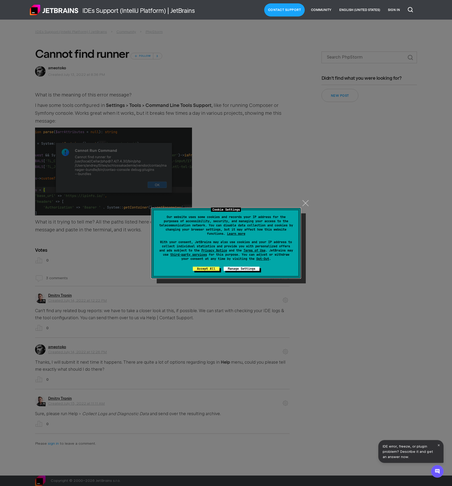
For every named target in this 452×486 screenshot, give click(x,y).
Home (54, 10)
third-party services (188, 255)
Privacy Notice (214, 250)
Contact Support (284, 10)
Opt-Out (262, 259)
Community (321, 10)
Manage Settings (241, 269)
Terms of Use (254, 250)
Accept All (206, 269)
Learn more (236, 234)
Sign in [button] (394, 10)
